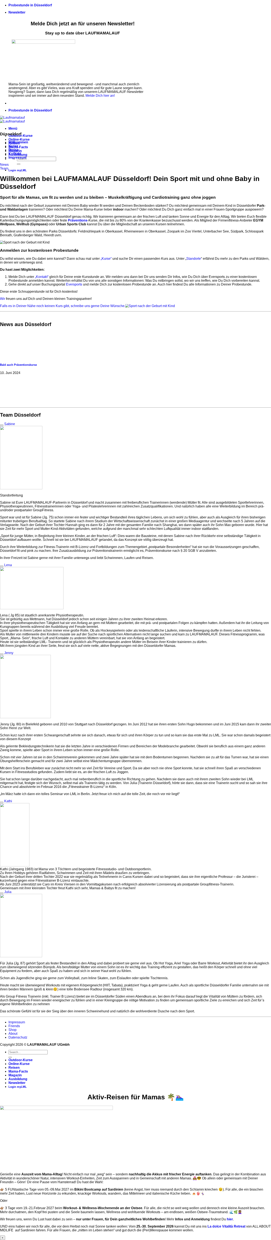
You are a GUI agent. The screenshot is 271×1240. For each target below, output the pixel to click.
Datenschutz (17, 1037)
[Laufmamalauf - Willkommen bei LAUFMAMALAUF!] (12, 119)
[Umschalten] (1, 425)
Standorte (193, 258)
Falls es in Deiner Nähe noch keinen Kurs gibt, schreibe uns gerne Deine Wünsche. (62, 306)
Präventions (77, 220)
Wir (2, 298)
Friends (14, 1026)
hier (230, 1219)
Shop (12, 1030)
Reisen (14, 1067)
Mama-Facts (18, 147)
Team (4, 168)
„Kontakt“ (41, 277)
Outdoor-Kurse (20, 1060)
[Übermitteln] (18, 164)
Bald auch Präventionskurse (18, 364)
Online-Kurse (19, 139)
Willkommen (18, 142)
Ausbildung (17, 1079)
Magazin (15, 1075)
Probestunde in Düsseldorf (30, 5)
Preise (13, 150)
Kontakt (14, 153)
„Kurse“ (106, 258)
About (12, 1033)
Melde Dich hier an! (100, 95)
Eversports (74, 284)
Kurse (13, 146)
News (4, 164)
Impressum (17, 157)
